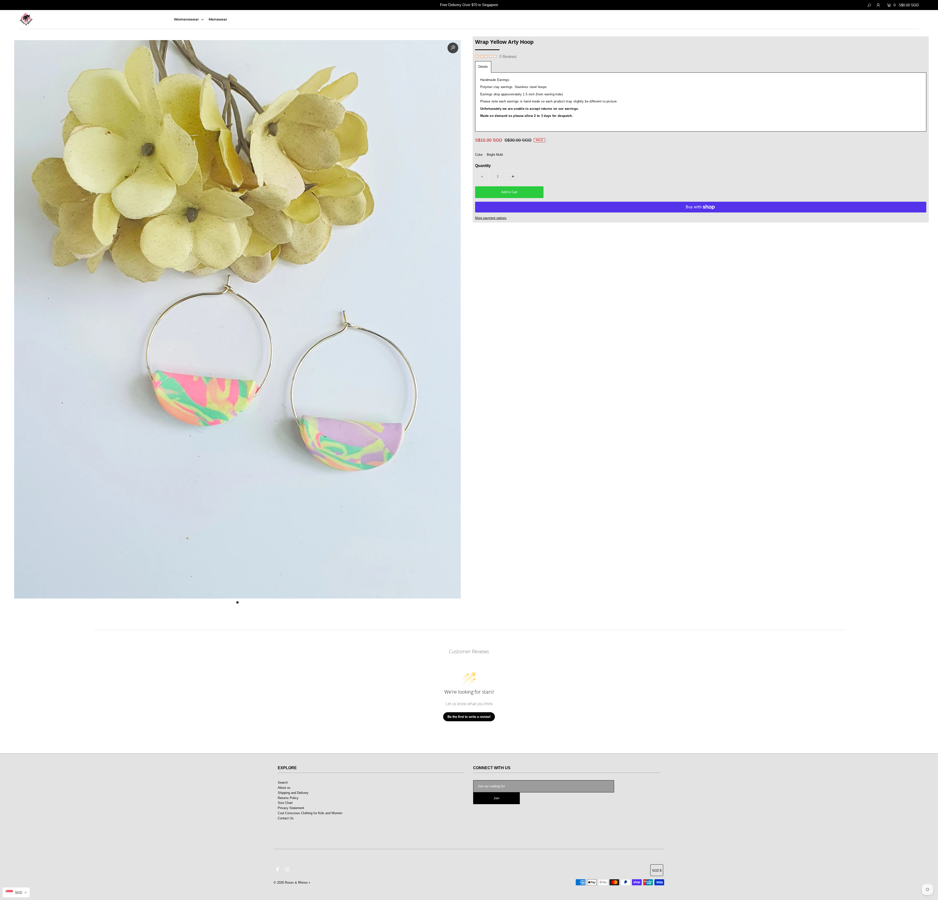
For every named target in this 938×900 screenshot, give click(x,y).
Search (283, 782)
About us (284, 787)
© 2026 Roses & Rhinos (291, 882)
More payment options (491, 218)
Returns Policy (288, 798)
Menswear (218, 19)
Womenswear (187, 19)
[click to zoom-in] (453, 48)
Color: (479, 154)
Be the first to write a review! (469, 717)
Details (483, 66)
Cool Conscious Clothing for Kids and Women (310, 813)
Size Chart (285, 803)
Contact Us (286, 818)
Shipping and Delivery (293, 793)
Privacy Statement (291, 808)
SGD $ (656, 870)
